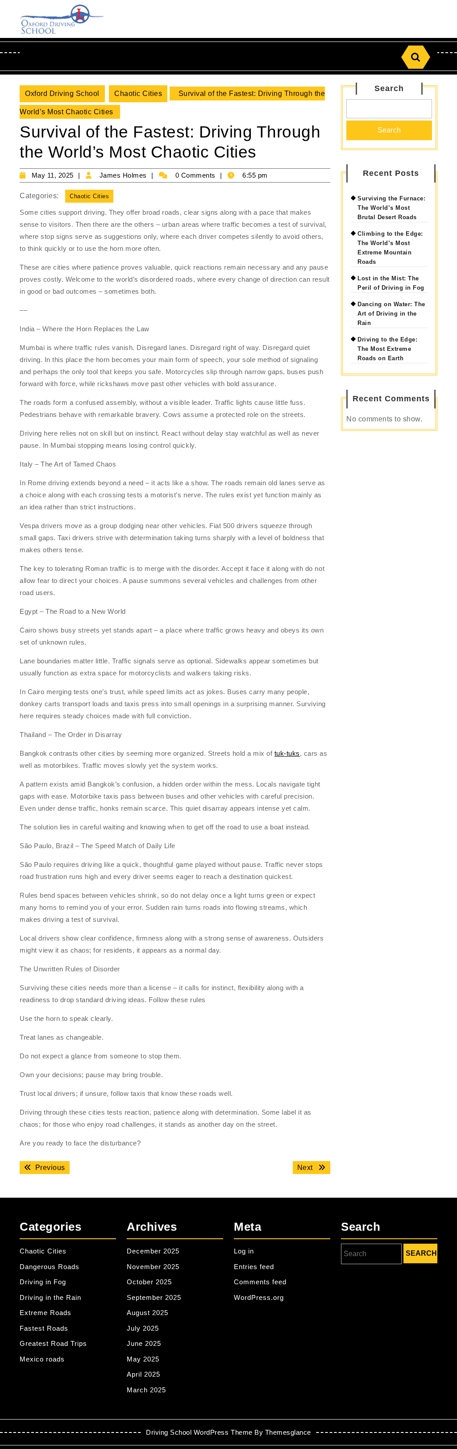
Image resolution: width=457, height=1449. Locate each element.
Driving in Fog (43, 1282)
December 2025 (153, 1251)
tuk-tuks (287, 753)
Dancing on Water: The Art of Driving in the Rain (391, 313)
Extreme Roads (45, 1312)
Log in (244, 1251)
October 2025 (149, 1282)
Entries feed (254, 1266)
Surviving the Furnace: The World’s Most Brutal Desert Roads (391, 208)
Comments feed (260, 1282)
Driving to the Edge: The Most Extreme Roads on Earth (387, 349)
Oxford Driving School (62, 93)
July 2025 (143, 1328)
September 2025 (154, 1297)
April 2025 (143, 1374)
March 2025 (146, 1390)
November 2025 (153, 1266)
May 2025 (143, 1359)
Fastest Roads (44, 1328)
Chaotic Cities (138, 93)
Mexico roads (42, 1359)
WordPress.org (259, 1297)
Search (389, 88)
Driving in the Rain (50, 1297)
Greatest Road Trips (53, 1343)
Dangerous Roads (49, 1266)
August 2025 (147, 1312)
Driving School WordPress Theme (199, 1432)
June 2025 (144, 1343)
